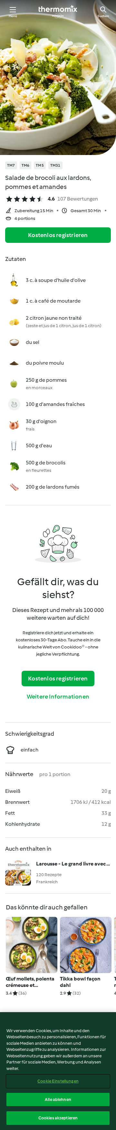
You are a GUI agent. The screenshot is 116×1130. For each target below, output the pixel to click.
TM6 (26, 165)
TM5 (40, 165)
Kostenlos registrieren (58, 235)
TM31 (55, 165)
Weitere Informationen (58, 696)
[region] (58, 1071)
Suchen (103, 16)
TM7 (11, 165)
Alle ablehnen (58, 1099)
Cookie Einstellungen (58, 1081)
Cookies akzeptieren (58, 1117)
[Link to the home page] (58, 11)
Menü (13, 16)
